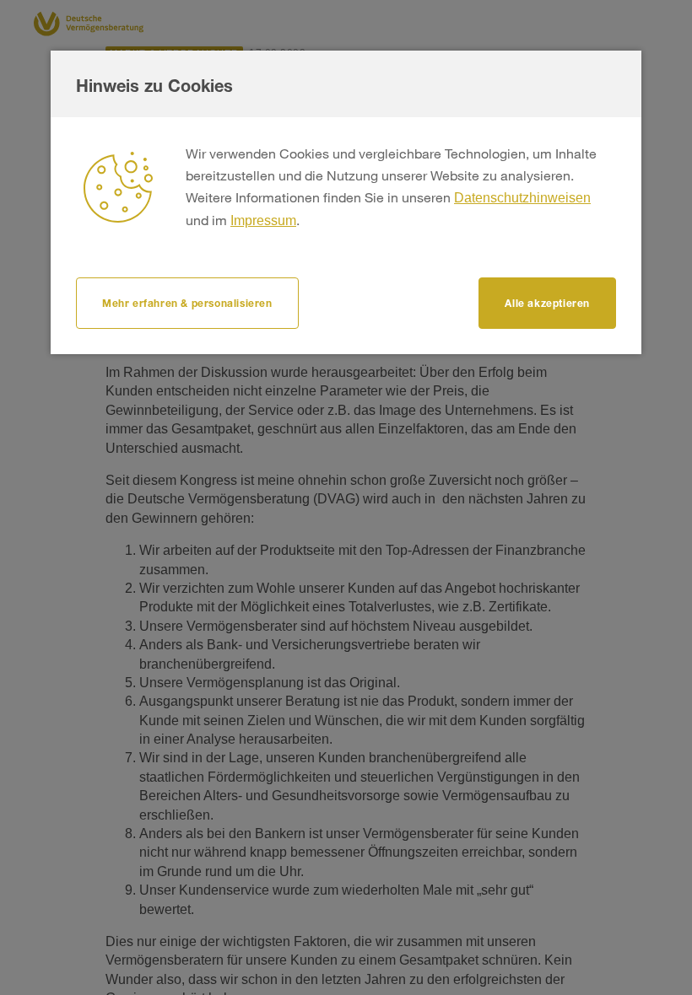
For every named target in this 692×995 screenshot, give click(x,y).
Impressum (263, 220)
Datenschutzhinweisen (522, 198)
